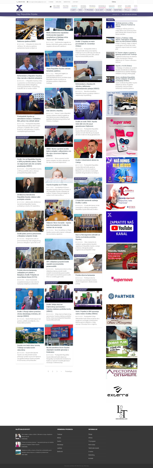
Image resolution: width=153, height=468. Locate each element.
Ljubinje (59, 448)
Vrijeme (108, 10)
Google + (119, 2)
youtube (123, 2)
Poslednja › (68, 371)
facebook (131, 2)
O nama (90, 451)
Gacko (59, 441)
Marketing (91, 455)
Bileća (59, 438)
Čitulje (126, 10)
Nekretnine (118, 10)
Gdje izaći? (99, 10)
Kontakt (90, 458)
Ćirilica (114, 2)
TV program (89, 10)
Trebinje (59, 434)
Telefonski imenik (93, 448)
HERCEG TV (115, 14)
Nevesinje (60, 444)
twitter (127, 2)
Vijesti (73, 10)
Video (80, 10)
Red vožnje (91, 444)
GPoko (134, 10)
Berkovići (60, 451)
